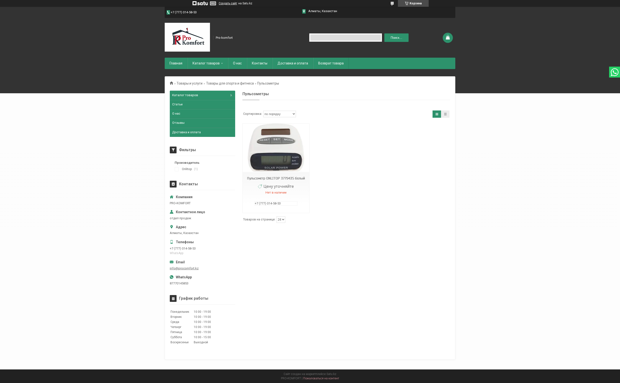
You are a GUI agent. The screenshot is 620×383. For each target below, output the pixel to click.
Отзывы (178, 123)
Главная (176, 63)
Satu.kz (331, 374)
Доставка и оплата (293, 63)
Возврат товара (331, 63)
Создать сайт (228, 3)
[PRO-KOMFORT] (187, 37)
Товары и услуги (189, 83)
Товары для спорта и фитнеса (230, 83)
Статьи (177, 104)
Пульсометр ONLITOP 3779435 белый (276, 178)
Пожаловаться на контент (321, 378)
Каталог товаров (206, 63)
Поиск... (396, 37)
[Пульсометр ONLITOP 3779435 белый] (276, 148)
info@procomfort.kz (184, 268)
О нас (237, 63)
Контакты (259, 63)
